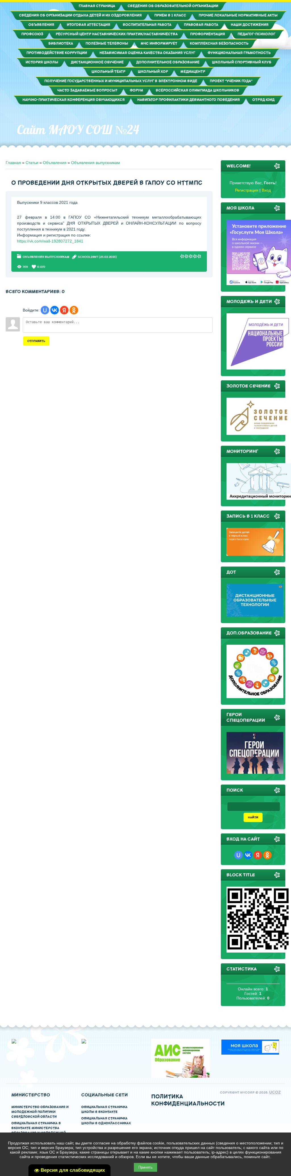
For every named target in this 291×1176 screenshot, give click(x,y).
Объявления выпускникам (95, 162)
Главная (13, 162)
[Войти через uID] (45, 310)
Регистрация (246, 190)
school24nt (88, 257)
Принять (145, 1167)
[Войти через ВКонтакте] (54, 310)
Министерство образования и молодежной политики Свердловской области (39, 1112)
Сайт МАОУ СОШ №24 (78, 130)
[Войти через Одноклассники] (74, 310)
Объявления (54, 162)
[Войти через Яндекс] (64, 310)
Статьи (32, 162)
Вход (266, 190)
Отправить (36, 341)
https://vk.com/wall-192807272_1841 (50, 241)
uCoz (275, 1092)
